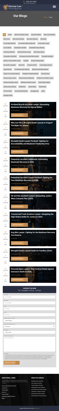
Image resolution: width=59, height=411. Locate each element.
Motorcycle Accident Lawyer (38, 393)
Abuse (10, 34)
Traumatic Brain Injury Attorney (38, 395)
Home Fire (21, 65)
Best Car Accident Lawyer (21, 34)
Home (45, 17)
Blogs (3, 398)
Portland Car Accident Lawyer (45, 78)
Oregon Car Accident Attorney (12, 73)
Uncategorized (34, 91)
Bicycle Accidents (36, 34)
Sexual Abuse (32, 86)
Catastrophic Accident (20, 47)
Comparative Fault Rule (10, 56)
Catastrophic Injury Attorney (36, 47)
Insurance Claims (32, 65)
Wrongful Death (8, 95)
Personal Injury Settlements (26, 78)
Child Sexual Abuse (39, 52)
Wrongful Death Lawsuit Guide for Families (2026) (31, 251)
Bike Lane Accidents (49, 34)
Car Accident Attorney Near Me (26, 43)
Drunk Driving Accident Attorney (38, 389)
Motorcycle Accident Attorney (40, 69)
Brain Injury (7, 39)
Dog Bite (26, 60)
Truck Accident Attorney (21, 91)
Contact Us (4, 388)
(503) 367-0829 (31, 2)
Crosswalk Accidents (47, 56)
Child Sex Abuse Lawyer (24, 52)
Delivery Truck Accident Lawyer (12, 60)
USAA (43, 91)
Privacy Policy (5, 394)
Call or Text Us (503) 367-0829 (9, 386)
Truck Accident (8, 91)
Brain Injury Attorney (18, 39)
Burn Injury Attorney (32, 39)
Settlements (22, 86)
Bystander (43, 39)
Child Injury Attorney (9, 52)
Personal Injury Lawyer (10, 78)
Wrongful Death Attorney (37, 381)
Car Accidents (7, 47)
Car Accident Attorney (9, 43)
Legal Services (8, 69)
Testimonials (42, 86)
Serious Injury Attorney (10, 86)
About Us (4, 392)
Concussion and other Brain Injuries (29, 56)
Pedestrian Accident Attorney (30, 73)
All (4, 34)
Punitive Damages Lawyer (11, 82)
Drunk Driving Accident (37, 60)
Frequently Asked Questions (8, 396)
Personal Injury (45, 73)
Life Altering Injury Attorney (22, 69)
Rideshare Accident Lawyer (28, 82)
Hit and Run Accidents (10, 65)
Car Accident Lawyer (43, 43)
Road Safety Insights (44, 82)
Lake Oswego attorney (46, 65)
